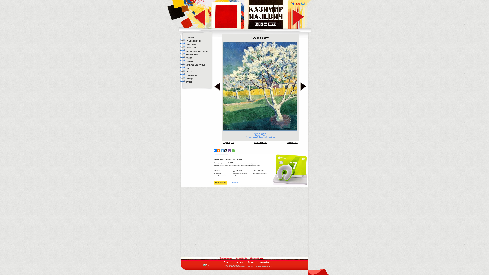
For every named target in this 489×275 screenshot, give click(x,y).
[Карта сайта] (303, 5)
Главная (227, 262)
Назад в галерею (260, 143)
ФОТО (188, 68)
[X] (225, 150)
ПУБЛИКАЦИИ (191, 75)
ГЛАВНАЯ (190, 37)
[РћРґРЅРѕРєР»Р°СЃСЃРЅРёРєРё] (218, 150)
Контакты (239, 262)
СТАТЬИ (189, 82)
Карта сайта (264, 262)
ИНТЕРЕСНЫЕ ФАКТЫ (195, 65)
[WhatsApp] (233, 150)
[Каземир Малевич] (265, 31)
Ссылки (251, 262)
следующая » (292, 143)
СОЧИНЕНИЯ (191, 48)
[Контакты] (297, 5)
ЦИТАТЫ (189, 72)
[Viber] (229, 150)
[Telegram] (222, 150)
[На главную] (292, 5)
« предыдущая (228, 143)
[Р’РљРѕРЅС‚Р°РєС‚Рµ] (215, 150)
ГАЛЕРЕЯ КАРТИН (193, 41)
